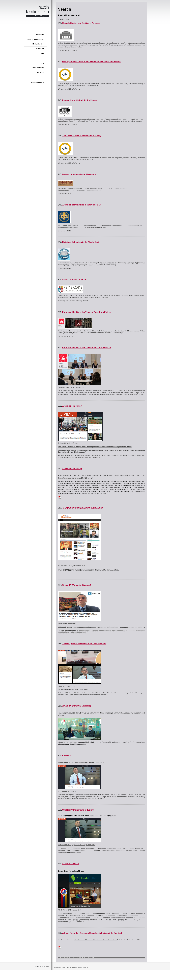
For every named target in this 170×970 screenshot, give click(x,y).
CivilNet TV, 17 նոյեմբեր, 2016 (84, 845)
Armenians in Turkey (72, 406)
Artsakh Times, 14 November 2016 (69, 910)
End (93, 957)
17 (86, 957)
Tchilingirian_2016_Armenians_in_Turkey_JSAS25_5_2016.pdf (59, 497)
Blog (42, 53)
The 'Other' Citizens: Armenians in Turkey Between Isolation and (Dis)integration (105, 475)
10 (71, 957)
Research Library (38, 68)
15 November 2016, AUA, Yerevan (69, 163)
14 (80, 957)
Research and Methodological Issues (79, 100)
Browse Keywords (37, 82)
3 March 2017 (80, 387)
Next (89, 957)
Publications (40, 34)
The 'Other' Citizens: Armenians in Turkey (81, 136)
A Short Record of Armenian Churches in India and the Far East (92, 933)
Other (42, 63)
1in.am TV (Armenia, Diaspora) (76, 585)
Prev (65, 957)
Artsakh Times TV (70, 864)
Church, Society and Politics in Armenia (81, 23)
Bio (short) (40, 72)
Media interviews (38, 44)
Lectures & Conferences (35, 39)
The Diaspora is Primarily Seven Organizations (84, 644)
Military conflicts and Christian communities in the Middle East (91, 62)
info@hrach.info (44, 966)
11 (73, 957)
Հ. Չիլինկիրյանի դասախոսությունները (82, 508)
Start (61, 957)
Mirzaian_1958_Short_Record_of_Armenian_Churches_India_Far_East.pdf (59, 947)
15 (82, 957)
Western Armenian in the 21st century (80, 174)
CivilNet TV (67, 755)
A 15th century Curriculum (74, 279)
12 (75, 957)
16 (84, 957)
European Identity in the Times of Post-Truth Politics (86, 312)
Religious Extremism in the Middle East (80, 242)
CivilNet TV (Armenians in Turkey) (78, 810)
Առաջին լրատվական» (67, 630)
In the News (40, 49)
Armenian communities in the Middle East (81, 205)
